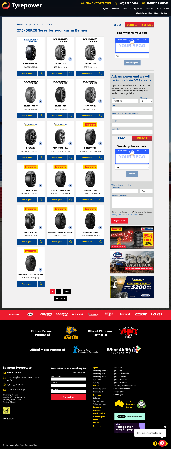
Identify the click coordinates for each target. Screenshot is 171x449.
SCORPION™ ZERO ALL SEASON (30, 274)
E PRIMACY (30, 148)
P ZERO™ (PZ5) (31, 190)
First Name (54, 383)
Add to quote (27, 73)
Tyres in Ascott (119, 370)
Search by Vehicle (100, 370)
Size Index (118, 367)
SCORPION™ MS (30, 232)
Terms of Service (132, 215)
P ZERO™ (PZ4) (90, 148)
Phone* (124, 113)
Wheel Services (99, 404)
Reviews (164, 13)
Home (21, 24)
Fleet (150, 13)
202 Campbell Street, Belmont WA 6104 (23, 379)
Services (127, 8)
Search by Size (99, 373)
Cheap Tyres (118, 394)
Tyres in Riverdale (120, 382)
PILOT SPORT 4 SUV (60, 148)
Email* (114, 121)
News (156, 13)
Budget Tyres (119, 391)
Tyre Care (97, 379)
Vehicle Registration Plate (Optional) (121, 186)
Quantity (143, 98)
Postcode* (115, 129)
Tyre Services (98, 401)
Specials (138, 8)
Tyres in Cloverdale (121, 373)
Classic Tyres (141, 13)
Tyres (105, 8)
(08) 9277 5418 (128, 3)
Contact (149, 8)
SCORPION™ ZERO (90, 232)
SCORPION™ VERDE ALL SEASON (60, 232)
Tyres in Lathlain (120, 376)
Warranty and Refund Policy (125, 385)
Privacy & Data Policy (17, 445)
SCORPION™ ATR (90, 190)
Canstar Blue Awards (122, 388)
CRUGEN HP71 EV (31, 106)
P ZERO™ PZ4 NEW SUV (60, 190)
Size (113, 98)
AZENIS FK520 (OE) (30, 64)
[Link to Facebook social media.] (155, 443)
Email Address (56, 376)
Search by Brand (99, 376)
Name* (114, 106)
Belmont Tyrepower (98, 3)
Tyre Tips (96, 382)
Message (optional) (119, 195)
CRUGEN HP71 (60, 64)
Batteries (96, 398)
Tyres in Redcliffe (120, 379)
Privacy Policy (116, 215)
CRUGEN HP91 (60, 106)
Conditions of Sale (31, 445)
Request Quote (120, 221)
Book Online (163, 8)
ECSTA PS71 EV (90, 106)
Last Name (54, 389)
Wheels (115, 8)
